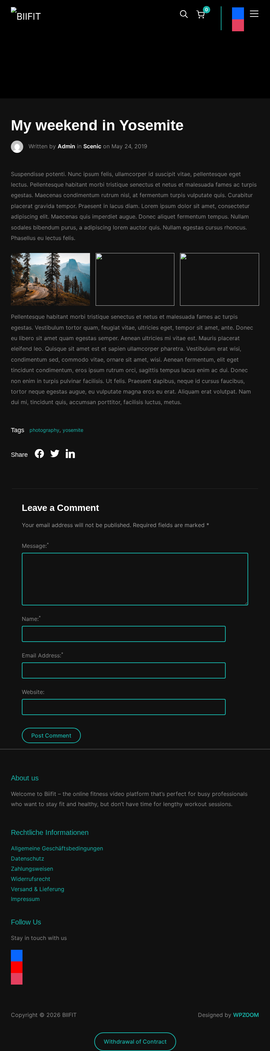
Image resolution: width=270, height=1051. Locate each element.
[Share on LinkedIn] (70, 455)
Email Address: (42, 655)
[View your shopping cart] (200, 14)
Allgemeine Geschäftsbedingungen (57, 848)
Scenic (92, 145)
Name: (31, 618)
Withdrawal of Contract (135, 1041)
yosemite (73, 430)
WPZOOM (246, 1014)
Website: (33, 691)
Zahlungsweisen (32, 868)
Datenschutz (27, 858)
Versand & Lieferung (37, 889)
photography (44, 430)
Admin (66, 145)
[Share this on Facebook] (39, 455)
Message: (35, 545)
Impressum (25, 898)
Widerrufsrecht (30, 878)
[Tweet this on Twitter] (54, 455)
